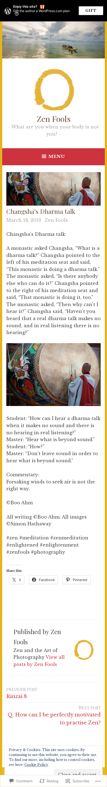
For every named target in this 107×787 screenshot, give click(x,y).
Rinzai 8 (21, 693)
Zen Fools (54, 118)
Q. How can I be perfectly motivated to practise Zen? (54, 715)
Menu (57, 156)
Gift (91, 11)
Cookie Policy (36, 765)
